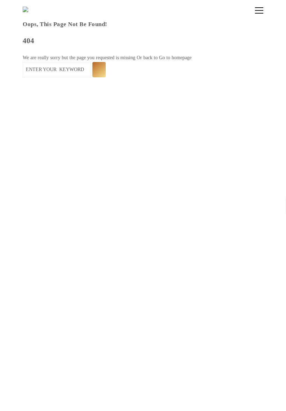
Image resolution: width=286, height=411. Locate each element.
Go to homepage (175, 57)
